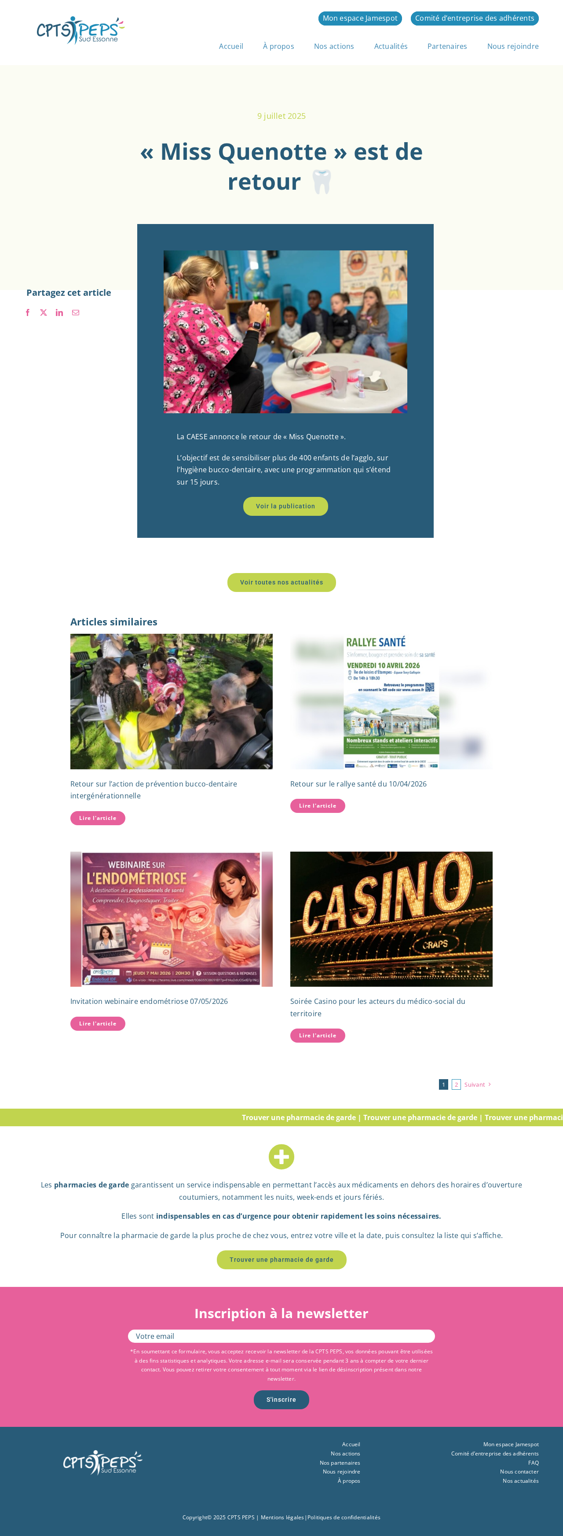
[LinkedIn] (59, 313)
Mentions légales (282, 1517)
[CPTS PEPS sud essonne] (81, 20)
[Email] (76, 313)
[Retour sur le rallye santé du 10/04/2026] (391, 701)
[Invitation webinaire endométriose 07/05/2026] (171, 919)
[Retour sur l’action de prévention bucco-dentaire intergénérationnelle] (171, 701)
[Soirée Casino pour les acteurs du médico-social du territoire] (391, 919)
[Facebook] (28, 313)
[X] (43, 313)
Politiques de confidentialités (343, 1517)
